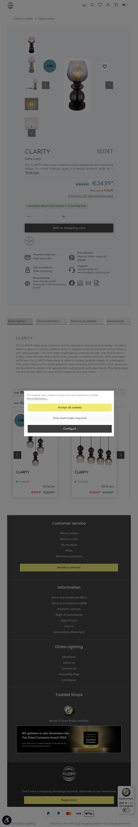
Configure (69, 428)
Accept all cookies (70, 407)
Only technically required (70, 418)
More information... (37, 398)
